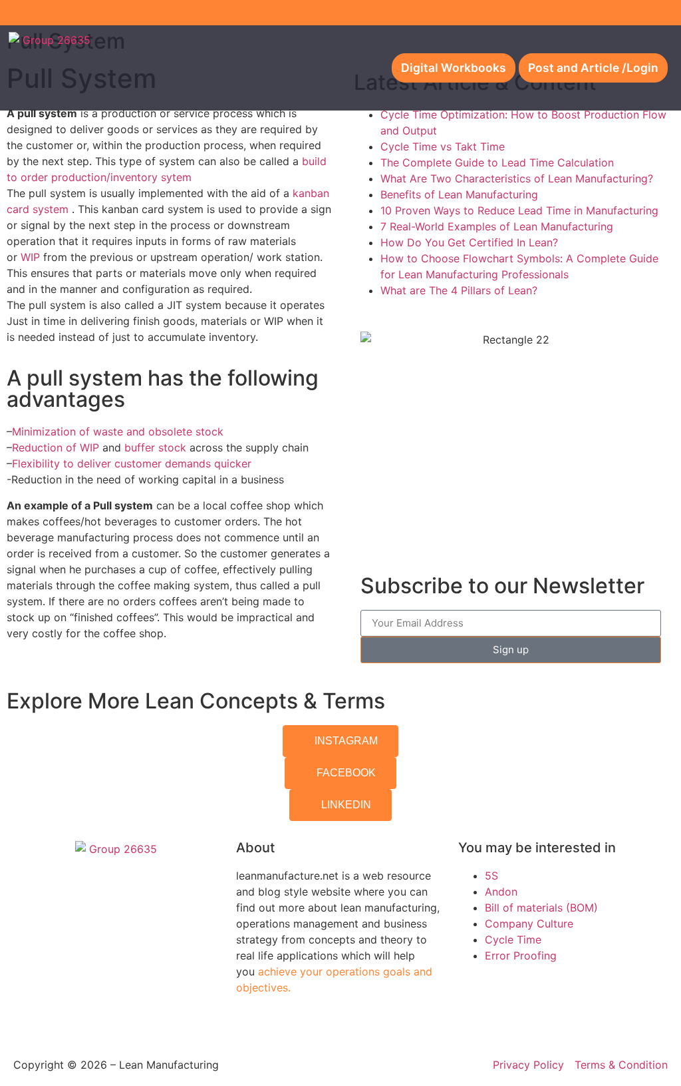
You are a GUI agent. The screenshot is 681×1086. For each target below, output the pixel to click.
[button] (351, 68)
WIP (32, 257)
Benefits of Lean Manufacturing (459, 194)
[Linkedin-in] (668, 13)
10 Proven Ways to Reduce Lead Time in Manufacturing (519, 210)
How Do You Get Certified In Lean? (469, 242)
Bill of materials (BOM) (541, 907)
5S (491, 875)
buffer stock (155, 447)
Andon (501, 891)
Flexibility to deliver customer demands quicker (131, 463)
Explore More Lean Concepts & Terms (196, 701)
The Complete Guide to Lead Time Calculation (497, 162)
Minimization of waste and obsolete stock (117, 431)
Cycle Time (513, 939)
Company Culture (529, 923)
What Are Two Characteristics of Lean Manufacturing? (516, 178)
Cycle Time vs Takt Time (442, 146)
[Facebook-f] (624, 13)
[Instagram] (646, 13)
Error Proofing (521, 955)
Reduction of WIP (55, 447)
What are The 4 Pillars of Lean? (458, 290)
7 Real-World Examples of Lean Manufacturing (496, 226)
